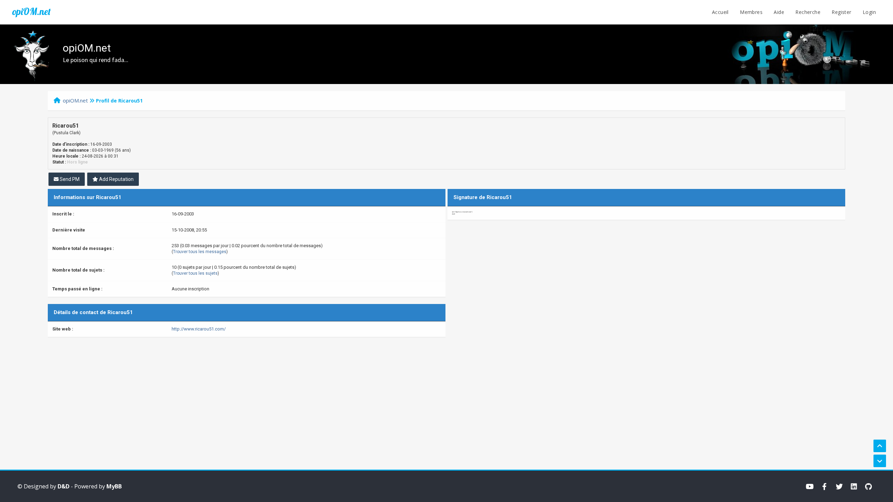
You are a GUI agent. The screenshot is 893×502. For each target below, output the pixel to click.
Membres (751, 12)
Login (869, 12)
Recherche (807, 12)
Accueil (720, 12)
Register (841, 12)
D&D (63, 486)
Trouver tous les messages (199, 251)
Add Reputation (116, 179)
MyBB (114, 486)
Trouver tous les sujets (195, 273)
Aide (779, 12)
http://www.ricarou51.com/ (199, 329)
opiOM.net (31, 11)
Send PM (69, 179)
